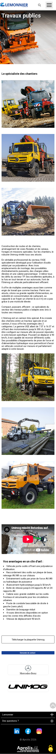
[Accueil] (14, 5)
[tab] (28, 715)
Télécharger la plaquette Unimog (28, 639)
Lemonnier (7, 714)
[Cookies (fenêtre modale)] (50, 748)
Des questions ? (10, 720)
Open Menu (49, 5)
